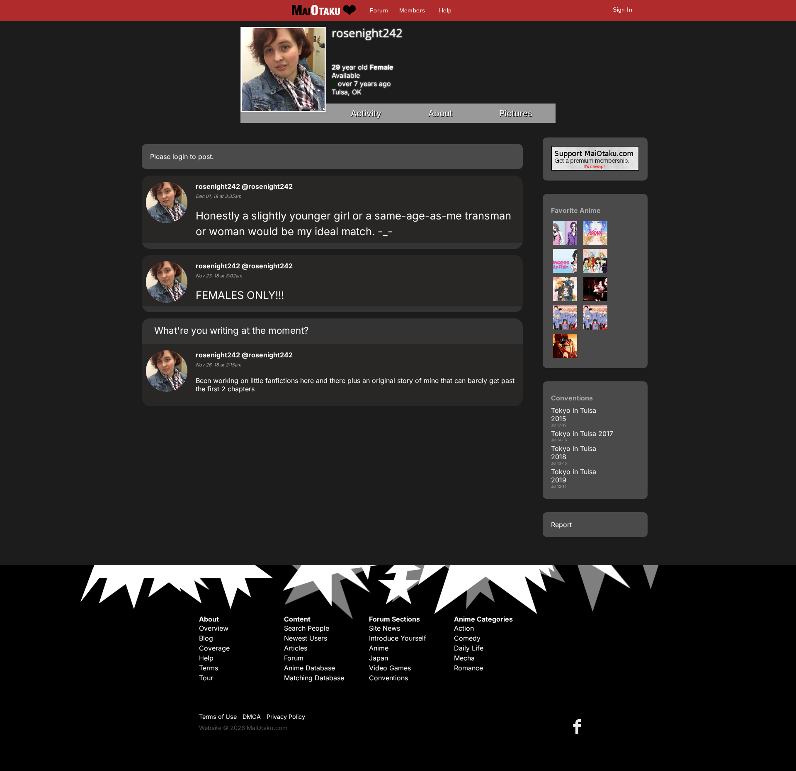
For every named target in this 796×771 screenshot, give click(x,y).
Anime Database (309, 668)
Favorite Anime (576, 210)
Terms (208, 668)
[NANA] (565, 242)
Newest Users (305, 638)
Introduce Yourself (397, 638)
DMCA (252, 716)
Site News (384, 628)
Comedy (467, 638)
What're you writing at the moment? (231, 330)
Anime (378, 648)
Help (445, 10)
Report (561, 524)
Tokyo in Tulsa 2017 (582, 433)
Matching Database (314, 678)
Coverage (214, 648)
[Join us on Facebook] (578, 726)
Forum (379, 10)
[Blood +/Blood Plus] (595, 298)
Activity (366, 113)
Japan (378, 658)
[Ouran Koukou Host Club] (565, 355)
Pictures (515, 113)
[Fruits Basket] (595, 270)
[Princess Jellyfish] (565, 270)
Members (412, 10)
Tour (206, 678)
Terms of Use (218, 716)
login (180, 156)
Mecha (464, 658)
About (440, 113)
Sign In (622, 9)
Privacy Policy (286, 716)
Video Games (390, 668)
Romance (468, 668)
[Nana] (595, 242)
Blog (206, 638)
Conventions (388, 678)
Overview (213, 628)
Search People (306, 628)
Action (464, 628)
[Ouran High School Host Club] (565, 327)
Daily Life (468, 648)
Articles (295, 648)
